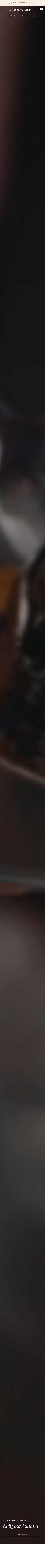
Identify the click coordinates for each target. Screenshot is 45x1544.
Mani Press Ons (12, 16)
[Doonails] (22, 10)
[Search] (10, 9)
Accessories (34, 16)
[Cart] (40, 10)
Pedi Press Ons (24, 16)
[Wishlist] (35, 10)
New (3, 16)
